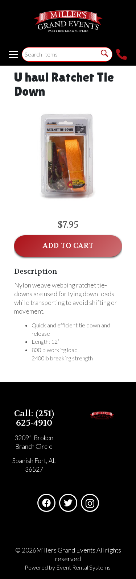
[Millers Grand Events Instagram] (90, 503)
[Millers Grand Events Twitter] (68, 503)
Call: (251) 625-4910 (34, 418)
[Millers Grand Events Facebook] (46, 503)
